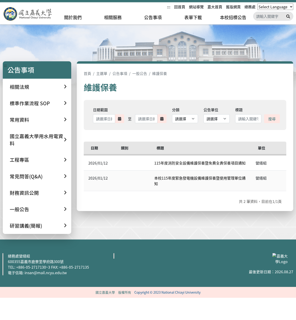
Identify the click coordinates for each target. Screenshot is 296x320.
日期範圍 (100, 109)
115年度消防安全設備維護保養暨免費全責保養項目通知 (200, 163)
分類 (175, 109)
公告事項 (153, 17)
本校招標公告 (233, 17)
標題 (239, 109)
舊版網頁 (233, 6)
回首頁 (179, 6)
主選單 (101, 73)
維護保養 (159, 73)
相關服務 (113, 17)
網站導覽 (196, 6)
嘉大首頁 (214, 6)
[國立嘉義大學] (28, 14)
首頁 (87, 73)
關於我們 (73, 17)
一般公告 (139, 73)
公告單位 (211, 109)
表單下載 (193, 17)
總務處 (250, 6)
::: (168, 6)
